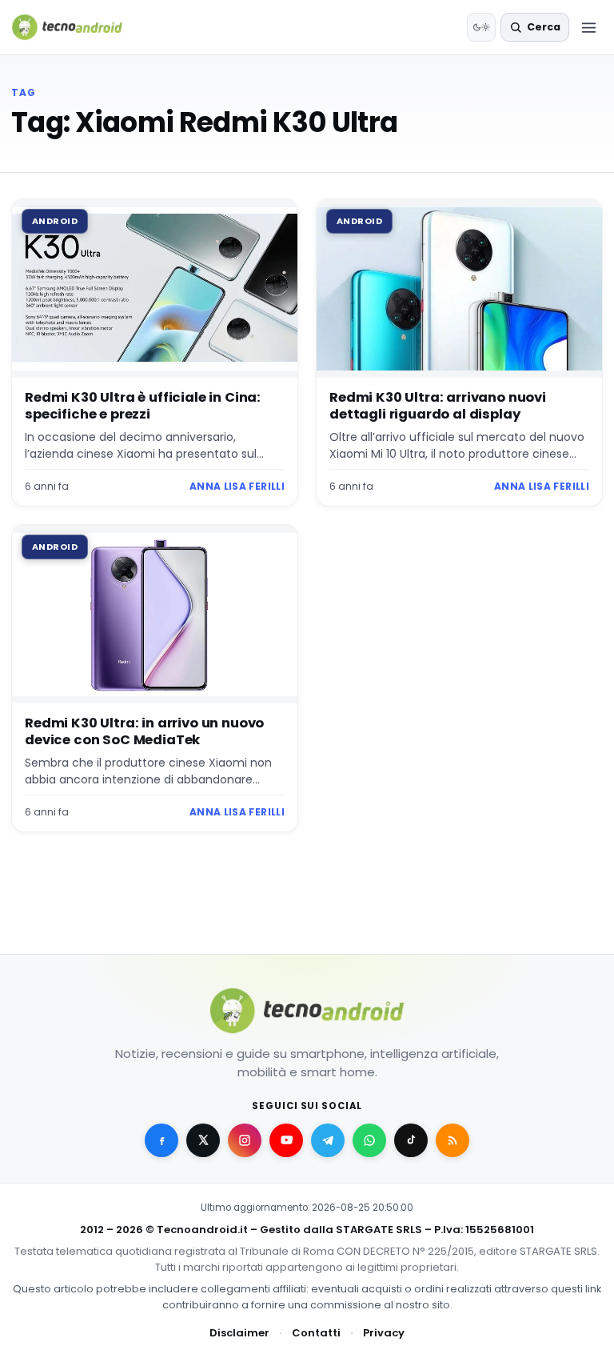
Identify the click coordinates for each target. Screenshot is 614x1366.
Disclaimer (239, 1332)
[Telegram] (328, 1140)
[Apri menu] (588, 27)
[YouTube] (286, 1140)
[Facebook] (161, 1140)
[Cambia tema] (481, 27)
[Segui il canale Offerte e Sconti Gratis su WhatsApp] (369, 1140)
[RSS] (452, 1140)
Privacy (384, 1332)
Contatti (316, 1332)
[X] (203, 1140)
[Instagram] (244, 1140)
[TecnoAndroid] (77, 27)
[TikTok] (411, 1140)
